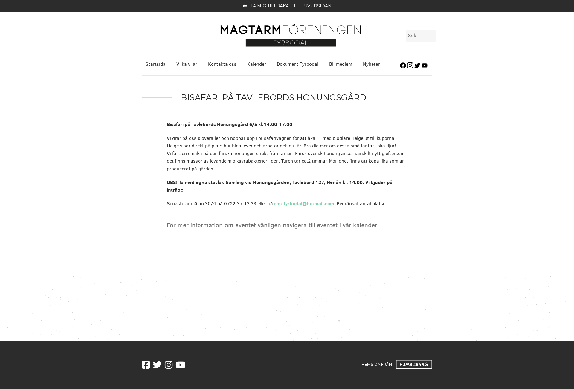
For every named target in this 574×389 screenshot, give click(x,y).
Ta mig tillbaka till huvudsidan (291, 6)
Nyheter (371, 64)
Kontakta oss (222, 64)
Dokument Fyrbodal (297, 64)
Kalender (256, 64)
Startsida (156, 64)
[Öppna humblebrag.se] (414, 363)
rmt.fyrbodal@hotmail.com (304, 203)
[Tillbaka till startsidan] (290, 35)
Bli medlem (340, 64)
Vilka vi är (186, 64)
